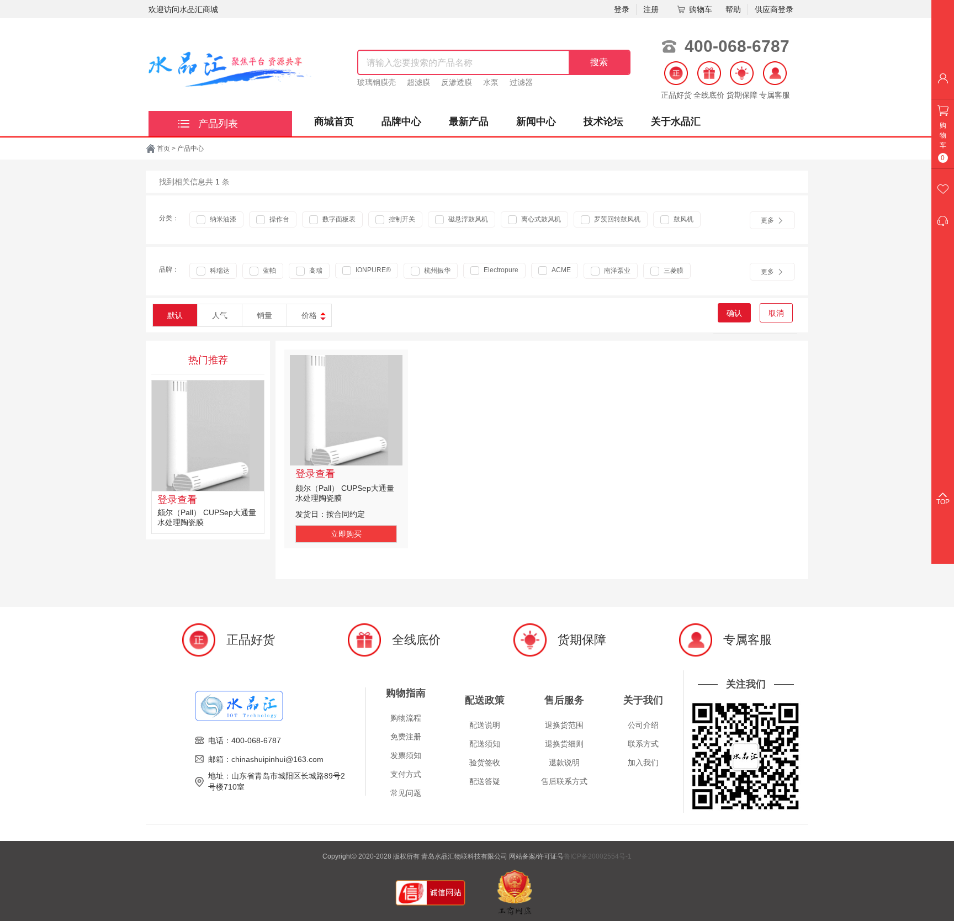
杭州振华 (436, 270)
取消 (776, 313)
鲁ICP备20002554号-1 (598, 856)
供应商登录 (774, 9)
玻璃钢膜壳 (376, 82)
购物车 (700, 9)
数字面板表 (338, 219)
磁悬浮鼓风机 (467, 219)
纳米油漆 (222, 219)
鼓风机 (682, 219)
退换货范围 (564, 725)
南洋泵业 (616, 270)
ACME (560, 270)
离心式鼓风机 (540, 219)
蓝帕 (268, 270)
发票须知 (405, 755)
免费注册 (405, 736)
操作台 (278, 219)
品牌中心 (401, 121)
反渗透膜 (456, 82)
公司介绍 (643, 725)
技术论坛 (603, 121)
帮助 (733, 9)
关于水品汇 (676, 121)
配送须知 (484, 743)
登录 (621, 9)
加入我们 (643, 762)
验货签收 (484, 762)
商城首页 (334, 121)
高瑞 (315, 270)
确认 (734, 313)
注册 (651, 9)
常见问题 (405, 792)
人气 (219, 315)
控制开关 (401, 219)
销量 (264, 315)
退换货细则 (564, 743)
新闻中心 (536, 121)
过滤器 (521, 82)
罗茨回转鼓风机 (616, 219)
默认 (175, 315)
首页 (163, 148)
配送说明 (484, 725)
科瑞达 (219, 270)
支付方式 (405, 774)
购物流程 (405, 717)
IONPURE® (372, 270)
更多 (767, 220)
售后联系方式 (564, 781)
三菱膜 (672, 270)
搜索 (599, 62)
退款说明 (564, 762)
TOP (943, 502)
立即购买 (346, 534)
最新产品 (469, 121)
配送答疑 (484, 781)
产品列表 (218, 123)
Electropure (500, 270)
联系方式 (643, 743)
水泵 (491, 82)
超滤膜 (418, 82)
